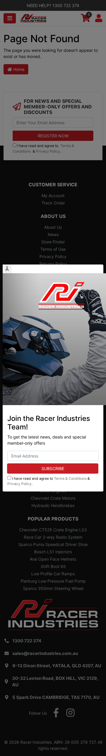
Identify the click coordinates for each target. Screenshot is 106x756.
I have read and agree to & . (48, 481)
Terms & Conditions (70, 478)
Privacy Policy (19, 484)
